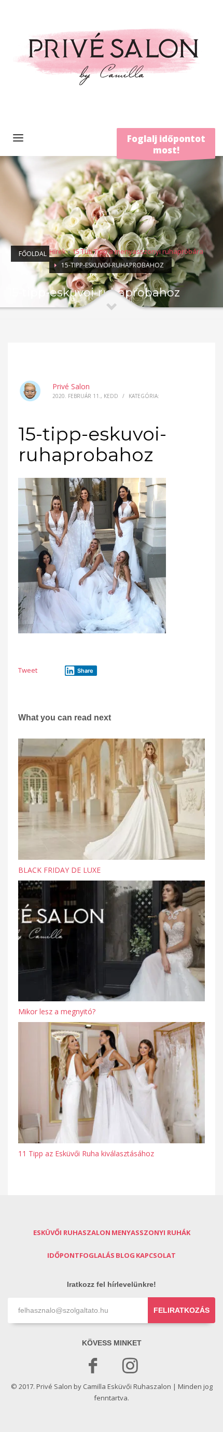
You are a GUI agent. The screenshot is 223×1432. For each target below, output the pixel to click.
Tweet (27, 670)
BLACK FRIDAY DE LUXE (59, 870)
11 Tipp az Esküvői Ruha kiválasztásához (86, 1153)
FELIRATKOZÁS (182, 1310)
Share (85, 670)
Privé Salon (71, 386)
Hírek (57, 251)
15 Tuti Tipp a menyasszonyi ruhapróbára (137, 251)
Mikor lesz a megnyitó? (56, 1011)
